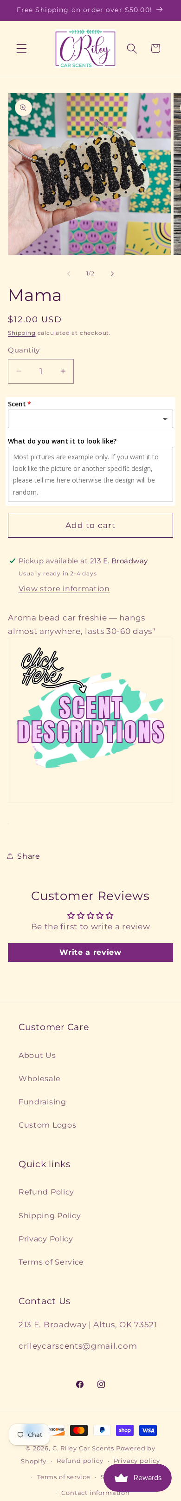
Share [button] (28, 856)
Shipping (21, 333)
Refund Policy (46, 1191)
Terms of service (63, 1477)
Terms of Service (51, 1261)
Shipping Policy (50, 1215)
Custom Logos (47, 1124)
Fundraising (42, 1101)
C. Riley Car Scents (83, 1448)
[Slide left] (68, 274)
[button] (21, 48)
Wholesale (39, 1078)
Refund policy (80, 1460)
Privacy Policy (46, 1238)
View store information (64, 588)
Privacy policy (137, 1460)
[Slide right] (112, 274)
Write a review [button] (90, 952)
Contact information (95, 1492)
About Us (37, 1055)
